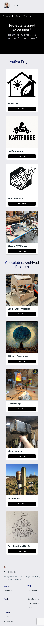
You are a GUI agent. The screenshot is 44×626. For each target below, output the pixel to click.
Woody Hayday (16, 5)
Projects (6, 16)
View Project (22, 109)
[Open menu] (39, 5)
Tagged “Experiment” (25, 16)
